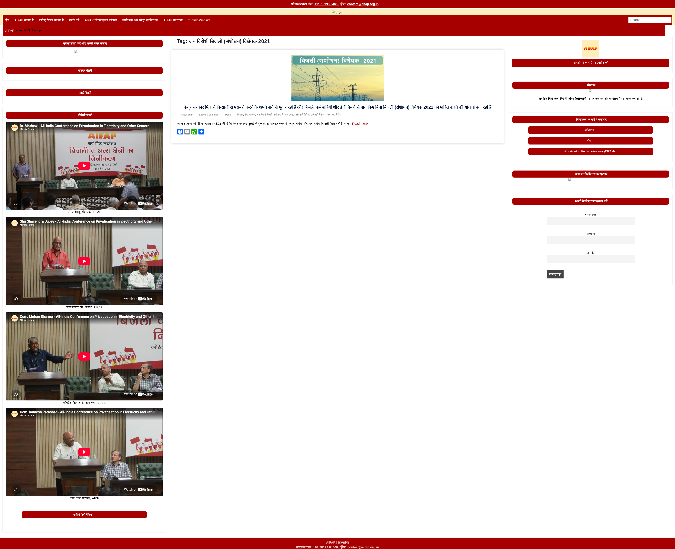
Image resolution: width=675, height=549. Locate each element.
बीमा (589, 140)
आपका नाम (590, 233)
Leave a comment (209, 114)
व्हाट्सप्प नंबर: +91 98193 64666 (317, 547)
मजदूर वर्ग (330, 114)
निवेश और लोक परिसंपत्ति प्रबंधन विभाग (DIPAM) (589, 151)
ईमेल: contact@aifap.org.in (359, 547)
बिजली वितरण (318, 114)
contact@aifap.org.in (363, 4)
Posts (228, 114)
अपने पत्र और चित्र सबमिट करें (140, 20)
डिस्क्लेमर (343, 542)
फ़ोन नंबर (590, 252)
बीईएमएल (589, 130)
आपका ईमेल (591, 214)
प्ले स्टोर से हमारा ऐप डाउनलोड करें (590, 62)
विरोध (338, 114)
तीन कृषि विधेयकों (303, 114)
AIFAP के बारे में (24, 20)
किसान (240, 114)
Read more (360, 123)
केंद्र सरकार (250, 114)
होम (7, 20)
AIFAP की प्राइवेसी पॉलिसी (101, 20)
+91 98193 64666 (326, 4)
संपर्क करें (74, 20)
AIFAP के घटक (172, 20)
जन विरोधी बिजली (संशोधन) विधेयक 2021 (275, 114)
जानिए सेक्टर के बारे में (51, 20)
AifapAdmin (187, 114)
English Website (199, 20)
